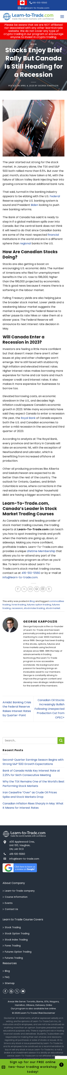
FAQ (7, 977)
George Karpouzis (48, 85)
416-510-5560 (39, 2)
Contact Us (11, 909)
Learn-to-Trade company (20, 890)
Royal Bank (28, 418)
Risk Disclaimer (47, 1012)
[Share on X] (24, 589)
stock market (53, 608)
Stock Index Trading (16, 939)
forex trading (19, 604)
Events (9, 903)
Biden (34, 205)
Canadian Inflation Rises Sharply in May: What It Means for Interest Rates (33, 806)
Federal (55, 196)
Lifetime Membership (41, 551)
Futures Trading (14, 958)
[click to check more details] (28, 16)
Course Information (16, 897)
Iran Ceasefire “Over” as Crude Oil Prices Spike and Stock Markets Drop (30, 794)
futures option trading (39, 604)
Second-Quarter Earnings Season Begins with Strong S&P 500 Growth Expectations (33, 762)
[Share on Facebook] (18, 589)
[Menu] (62, 16)
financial (53, 235)
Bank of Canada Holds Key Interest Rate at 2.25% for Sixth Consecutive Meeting (31, 773)
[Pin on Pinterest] (37, 589)
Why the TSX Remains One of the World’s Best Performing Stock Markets (33, 784)
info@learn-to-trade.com (35, 8)
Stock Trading (13, 927)
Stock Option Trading (17, 933)
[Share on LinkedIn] (43, 589)
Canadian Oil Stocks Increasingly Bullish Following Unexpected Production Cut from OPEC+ (49, 708)
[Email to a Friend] (30, 589)
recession (17, 608)
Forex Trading (13, 945)
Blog (33, 44)
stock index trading (34, 608)
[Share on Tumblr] (49, 589)
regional (25, 243)
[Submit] (61, 740)
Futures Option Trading (18, 951)
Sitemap (10, 983)
